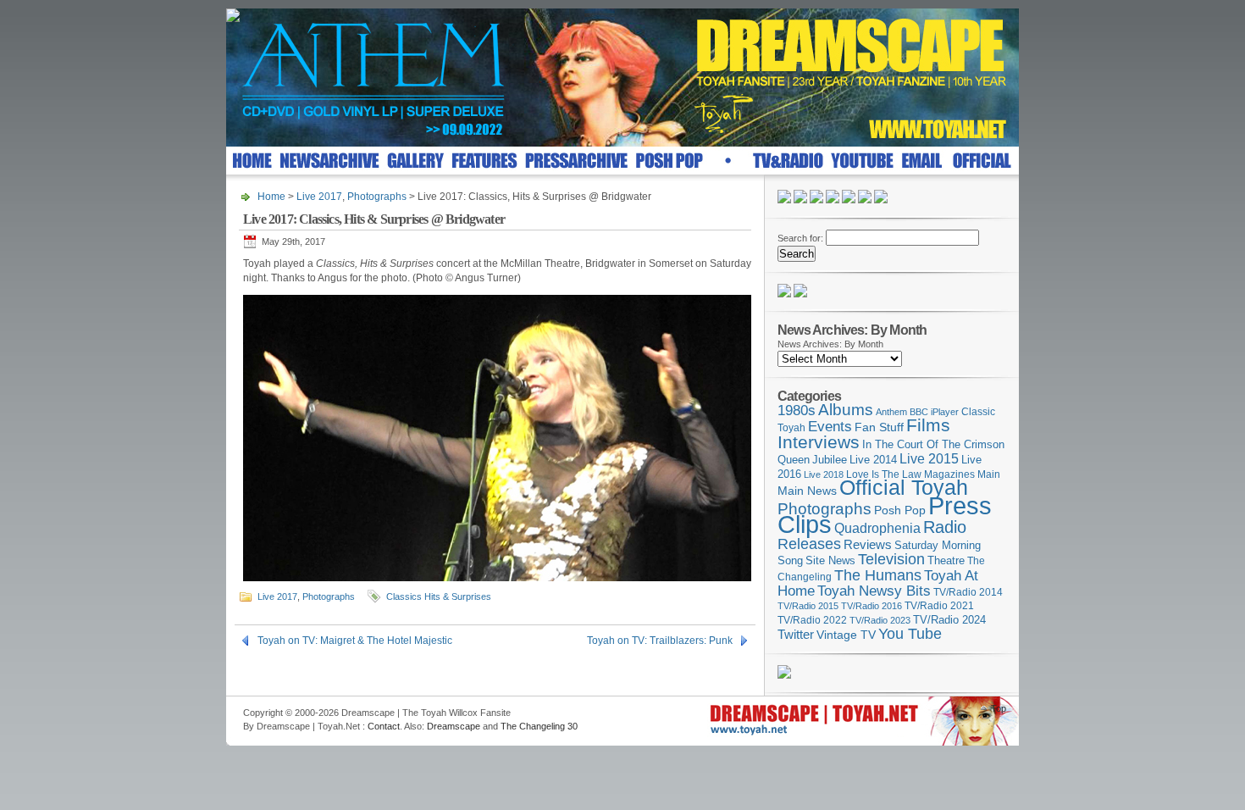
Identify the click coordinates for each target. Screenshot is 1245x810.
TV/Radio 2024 (949, 620)
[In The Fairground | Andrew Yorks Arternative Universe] (800, 294)
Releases (809, 543)
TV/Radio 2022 (812, 620)
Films (928, 425)
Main (988, 474)
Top (998, 708)
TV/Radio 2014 (968, 592)
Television (891, 559)
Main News (807, 490)
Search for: (800, 238)
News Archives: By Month (830, 344)
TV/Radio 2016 (871, 606)
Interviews (818, 442)
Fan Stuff (879, 427)
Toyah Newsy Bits (874, 591)
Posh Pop (900, 510)
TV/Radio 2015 (807, 606)
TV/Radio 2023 (879, 620)
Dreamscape (453, 726)
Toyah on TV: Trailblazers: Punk (660, 640)
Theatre (946, 560)
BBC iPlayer (934, 412)
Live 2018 (824, 474)
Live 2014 (873, 459)
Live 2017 (319, 196)
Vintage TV (846, 635)
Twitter (795, 634)
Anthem (891, 412)
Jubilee (829, 459)
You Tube (910, 633)
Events (830, 427)
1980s (796, 410)
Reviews (868, 544)
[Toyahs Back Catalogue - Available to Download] (784, 675)
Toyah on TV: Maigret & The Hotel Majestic (354, 640)
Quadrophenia (877, 528)
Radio (944, 527)
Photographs (377, 196)
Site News (830, 561)
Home (271, 196)
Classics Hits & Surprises (438, 596)
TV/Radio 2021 (939, 606)
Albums (845, 410)
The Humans (877, 575)
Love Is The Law (883, 474)
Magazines (949, 474)
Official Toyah (903, 487)
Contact (384, 726)
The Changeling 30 (539, 726)
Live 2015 (929, 458)
